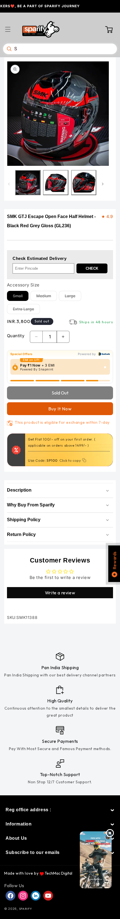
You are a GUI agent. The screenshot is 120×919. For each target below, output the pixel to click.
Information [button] (19, 824)
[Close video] (110, 833)
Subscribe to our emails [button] (33, 852)
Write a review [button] (60, 592)
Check (92, 268)
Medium (46, 297)
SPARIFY (25, 909)
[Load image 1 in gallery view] (27, 182)
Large (73, 297)
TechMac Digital (58, 873)
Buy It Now (60, 408)
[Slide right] (103, 184)
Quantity (15, 335)
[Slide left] (9, 184)
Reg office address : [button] (28, 809)
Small (20, 297)
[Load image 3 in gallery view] (83, 182)
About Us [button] (16, 838)
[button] (11, 29)
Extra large (26, 310)
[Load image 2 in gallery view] (55, 182)
